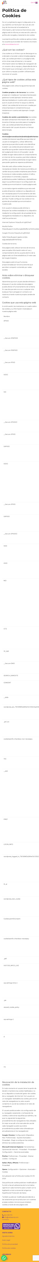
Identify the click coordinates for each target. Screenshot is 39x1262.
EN (32, 2)
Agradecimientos (8, 1236)
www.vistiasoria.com (12, 44)
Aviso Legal (6, 1240)
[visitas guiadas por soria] (4, 2)
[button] (4, 1258)
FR (34, 2)
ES (37, 2)
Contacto (5, 1219)
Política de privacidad (10, 1244)
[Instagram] (7, 1258)
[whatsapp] (19, 1226)
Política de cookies (9, 1248)
